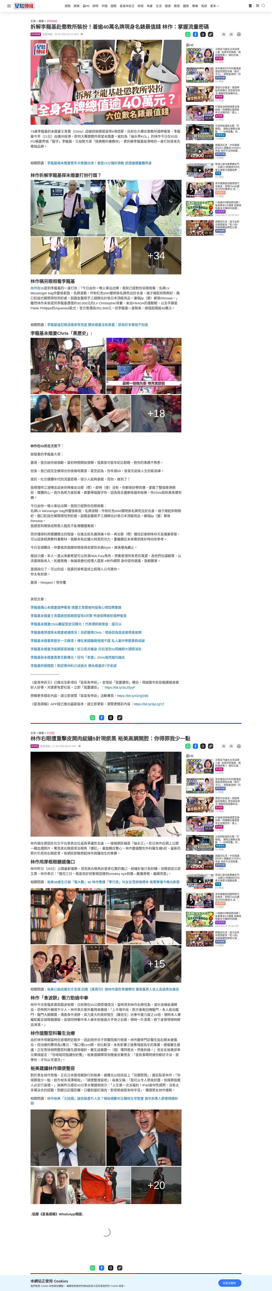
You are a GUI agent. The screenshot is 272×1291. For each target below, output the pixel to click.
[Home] (24, 6)
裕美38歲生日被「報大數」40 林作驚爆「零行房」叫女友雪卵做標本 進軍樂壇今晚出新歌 (113, 882)
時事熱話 (220, 135)
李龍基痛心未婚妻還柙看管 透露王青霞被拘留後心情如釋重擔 (76, 607)
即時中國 (220, 78)
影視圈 (219, 58)
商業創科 (220, 192)
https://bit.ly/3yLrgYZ (149, 704)
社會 (218, 173)
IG (42, 288)
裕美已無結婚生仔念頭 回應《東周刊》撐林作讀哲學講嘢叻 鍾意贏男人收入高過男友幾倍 (113, 989)
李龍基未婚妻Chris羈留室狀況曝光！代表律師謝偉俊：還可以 (76, 624)
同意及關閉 (229, 1283)
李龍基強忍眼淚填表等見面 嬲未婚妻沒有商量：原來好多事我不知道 (97, 325)
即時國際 (220, 231)
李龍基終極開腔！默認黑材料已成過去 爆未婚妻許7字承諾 (74, 666)
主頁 (33, 21)
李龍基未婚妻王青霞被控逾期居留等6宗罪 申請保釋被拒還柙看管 (79, 616)
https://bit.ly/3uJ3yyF (120, 687)
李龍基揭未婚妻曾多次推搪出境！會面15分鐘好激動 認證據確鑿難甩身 (99, 163)
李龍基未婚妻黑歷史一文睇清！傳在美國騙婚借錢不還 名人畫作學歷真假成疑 (88, 641)
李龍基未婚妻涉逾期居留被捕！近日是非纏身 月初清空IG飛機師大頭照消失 (86, 649)
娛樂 (41, 21)
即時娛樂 (52, 21)
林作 (34, 288)
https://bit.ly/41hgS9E (133, 696)
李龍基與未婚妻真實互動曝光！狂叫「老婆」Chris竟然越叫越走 (78, 657)
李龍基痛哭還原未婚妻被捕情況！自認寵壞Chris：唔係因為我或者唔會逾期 (86, 632)
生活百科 (220, 212)
